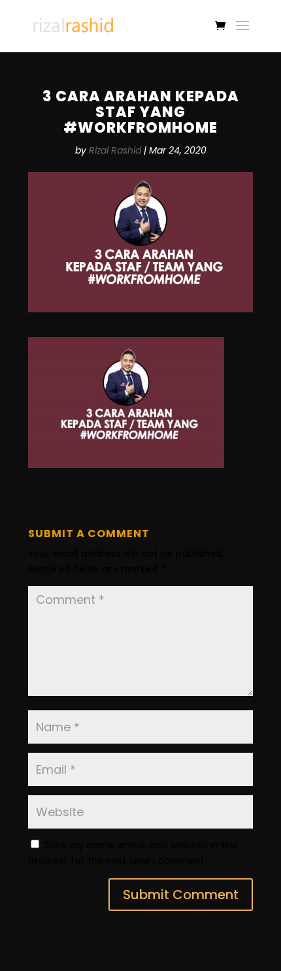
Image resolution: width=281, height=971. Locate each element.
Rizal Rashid (115, 150)
